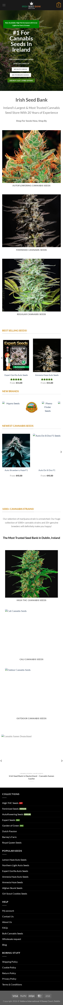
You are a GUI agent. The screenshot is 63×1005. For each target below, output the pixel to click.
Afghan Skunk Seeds (12, 888)
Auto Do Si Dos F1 (47, 470)
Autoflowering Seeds (12, 814)
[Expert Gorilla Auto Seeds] (16, 355)
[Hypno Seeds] (11, 407)
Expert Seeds (8, 820)
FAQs (5, 927)
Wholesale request (11, 939)
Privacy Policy (9, 978)
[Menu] (4, 5)
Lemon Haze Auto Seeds (14, 859)
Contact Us (8, 916)
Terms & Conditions (12, 984)
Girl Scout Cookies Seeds (14, 893)
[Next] (60, 363)
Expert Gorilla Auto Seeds (16, 375)
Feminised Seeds (10, 808)
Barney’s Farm (9, 837)
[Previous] (2, 363)
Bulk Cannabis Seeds (12, 933)
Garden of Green (10, 825)
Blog (4, 944)
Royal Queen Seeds (12, 842)
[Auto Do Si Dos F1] (47, 450)
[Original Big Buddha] (31, 407)
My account (8, 910)
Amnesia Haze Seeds (12, 882)
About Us (7, 922)
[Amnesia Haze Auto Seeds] (47, 355)
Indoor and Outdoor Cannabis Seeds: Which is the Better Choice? (31, 777)
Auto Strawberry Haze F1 (16, 470)
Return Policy (9, 973)
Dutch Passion (9, 831)
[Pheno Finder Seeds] (48, 407)
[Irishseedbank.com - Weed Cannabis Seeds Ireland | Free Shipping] (31, 5)
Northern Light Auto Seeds (15, 865)
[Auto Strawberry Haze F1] (16, 450)
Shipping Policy (10, 961)
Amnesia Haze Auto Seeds (47, 375)
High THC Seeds (10, 803)
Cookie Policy (9, 967)
